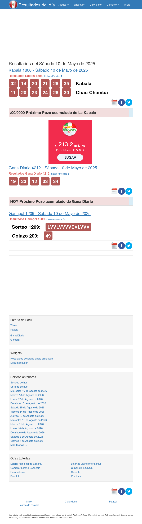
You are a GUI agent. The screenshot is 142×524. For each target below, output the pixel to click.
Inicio (127, 4)
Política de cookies (29, 505)
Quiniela (75, 472)
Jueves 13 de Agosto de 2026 (27, 415)
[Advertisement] (71, 34)
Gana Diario (17, 335)
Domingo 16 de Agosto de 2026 (28, 403)
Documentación (19, 362)
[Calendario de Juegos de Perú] (114, 102)
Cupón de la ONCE (82, 468)
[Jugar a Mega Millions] (70, 141)
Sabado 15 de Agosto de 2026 (27, 407)
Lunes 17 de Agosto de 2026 (26, 399)
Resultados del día (37, 4)
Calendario (96, 4)
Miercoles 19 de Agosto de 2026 (28, 390)
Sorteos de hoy (19, 382)
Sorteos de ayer (19, 386)
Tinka (13, 325)
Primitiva (76, 476)
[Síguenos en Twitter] (128, 102)
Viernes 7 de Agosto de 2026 (26, 440)
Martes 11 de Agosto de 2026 (27, 424)
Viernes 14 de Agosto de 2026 (27, 411)
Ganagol (15, 339)
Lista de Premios (52, 75)
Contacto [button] (112, 4)
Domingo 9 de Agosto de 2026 (27, 432)
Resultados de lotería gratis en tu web (31, 358)
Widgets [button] (78, 4)
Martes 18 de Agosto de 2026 (27, 395)
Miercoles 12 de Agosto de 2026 (28, 420)
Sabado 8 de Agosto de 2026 (26, 436)
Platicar (113, 501)
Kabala (14, 329)
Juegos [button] (62, 4)
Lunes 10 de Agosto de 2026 (26, 428)
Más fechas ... (18, 445)
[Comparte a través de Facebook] (121, 102)
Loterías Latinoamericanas (86, 463)
